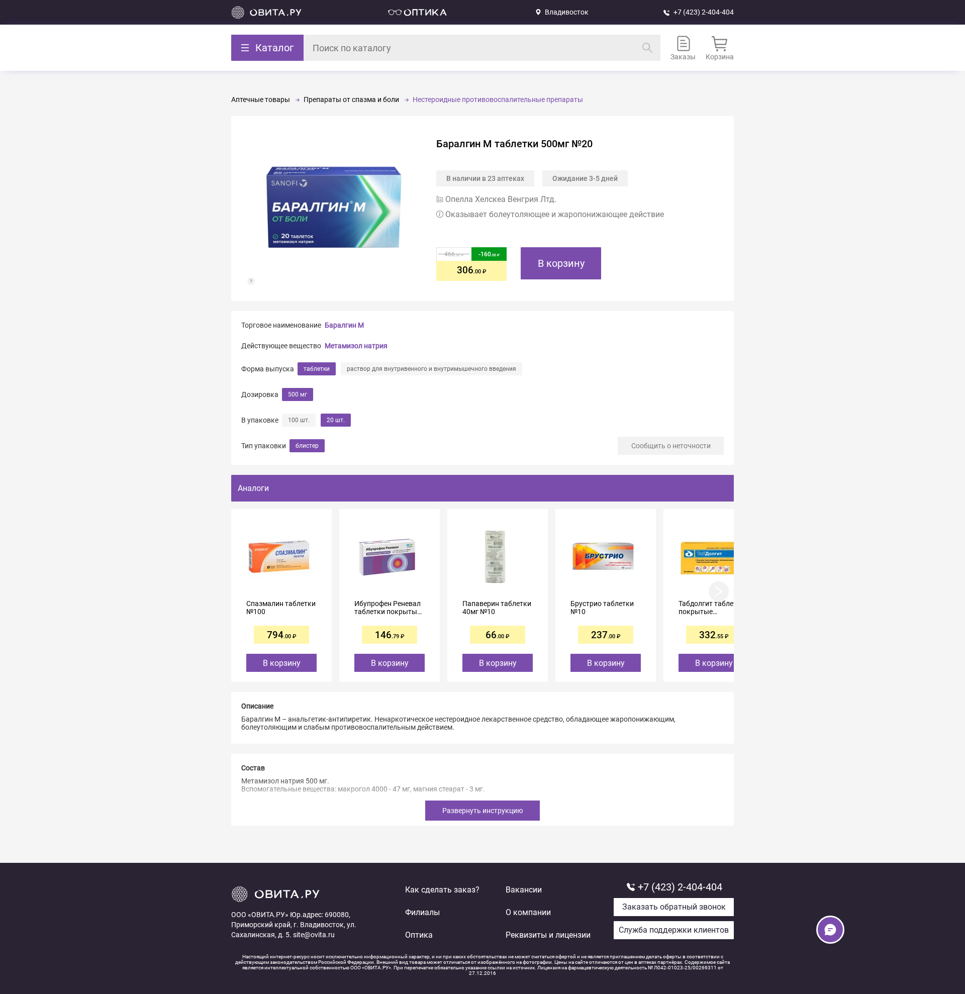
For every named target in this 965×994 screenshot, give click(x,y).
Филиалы (422, 912)
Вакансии (524, 889)
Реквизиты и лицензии (548, 935)
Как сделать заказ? (442, 889)
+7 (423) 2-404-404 (703, 12)
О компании (528, 912)
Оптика (419, 935)
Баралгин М (344, 325)
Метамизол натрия (356, 346)
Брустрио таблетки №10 (602, 608)
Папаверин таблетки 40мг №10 (496, 608)
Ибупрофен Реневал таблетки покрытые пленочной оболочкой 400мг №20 (387, 608)
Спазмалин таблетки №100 (281, 608)
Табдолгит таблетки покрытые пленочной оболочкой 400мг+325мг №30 (712, 608)
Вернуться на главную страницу (266, 12)
